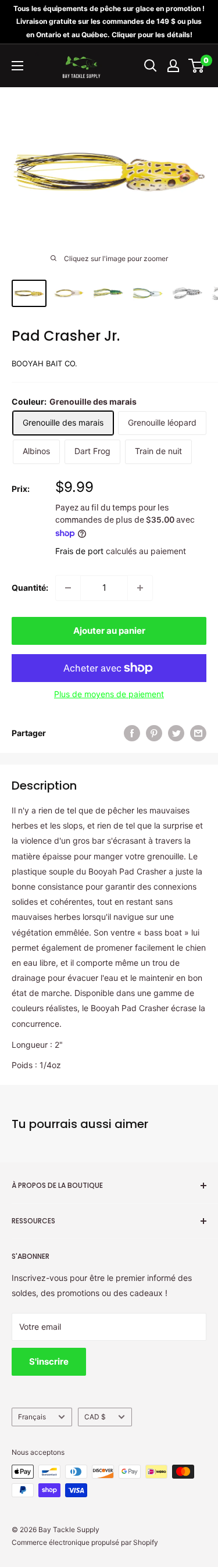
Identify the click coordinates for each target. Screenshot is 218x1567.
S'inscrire (49, 1361)
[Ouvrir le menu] (17, 65)
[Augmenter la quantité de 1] (140, 588)
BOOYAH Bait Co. (44, 363)
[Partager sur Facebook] (132, 733)
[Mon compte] (173, 65)
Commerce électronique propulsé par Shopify (85, 1542)
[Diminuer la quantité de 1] (68, 588)
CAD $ (95, 1416)
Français (32, 1416)
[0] (197, 66)
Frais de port (79, 551)
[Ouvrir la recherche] (150, 65)
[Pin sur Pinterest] (154, 733)
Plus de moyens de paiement (109, 694)
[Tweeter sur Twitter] (176, 733)
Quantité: (30, 587)
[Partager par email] (198, 733)
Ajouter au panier (109, 630)
